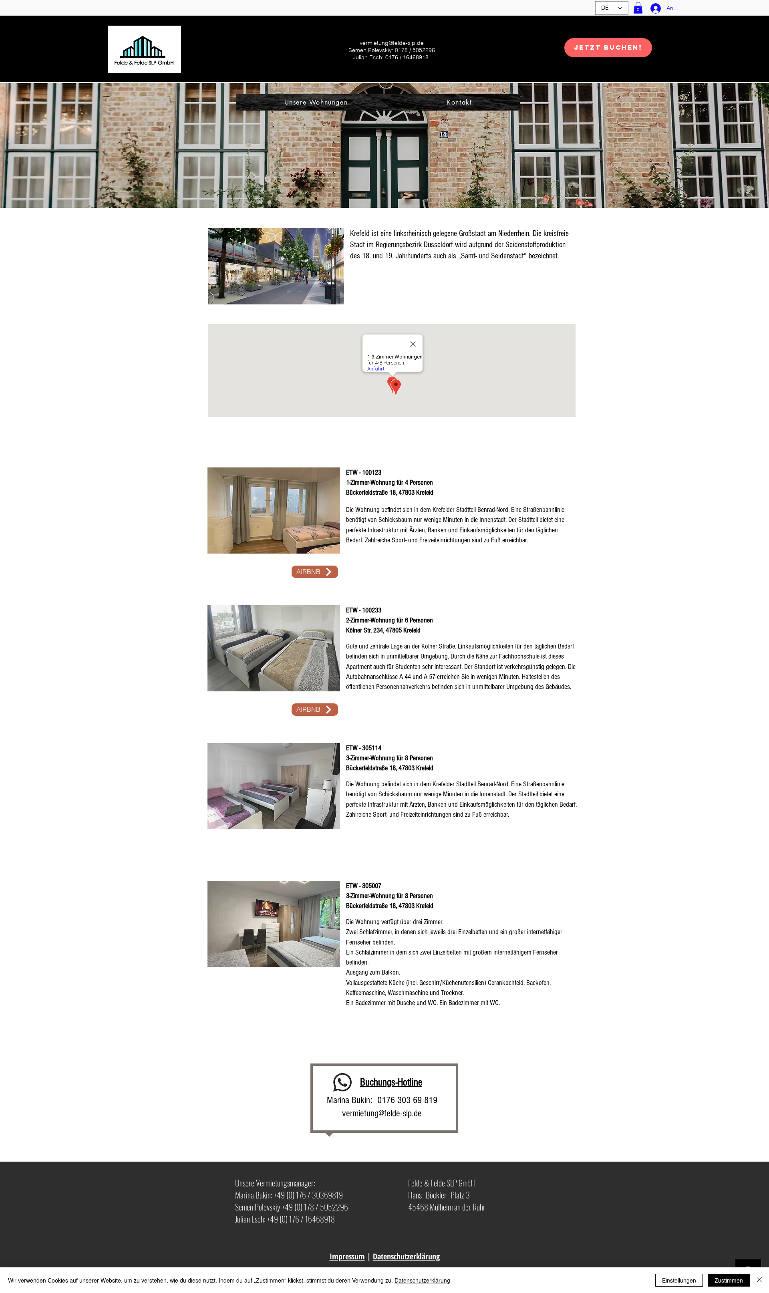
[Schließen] (759, 1280)
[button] (638, 8)
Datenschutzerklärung (406, 1256)
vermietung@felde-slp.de (392, 42)
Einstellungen (679, 1280)
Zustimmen (729, 1280)
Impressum (347, 1256)
